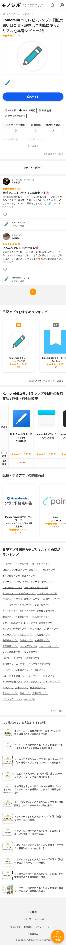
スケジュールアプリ (49, 646)
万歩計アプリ (21, 687)
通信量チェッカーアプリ (15, 664)
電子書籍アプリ (10, 646)
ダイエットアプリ (52, 681)
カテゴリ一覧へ (55, 711)
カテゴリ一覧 (25, 919)
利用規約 (28, 927)
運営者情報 (15, 927)
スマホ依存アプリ (11, 652)
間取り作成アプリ (37, 628)
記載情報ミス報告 (54, 154)
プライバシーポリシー (45, 927)
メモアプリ (8, 670)
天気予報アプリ (42, 605)
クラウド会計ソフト (12, 699)
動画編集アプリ (10, 640)
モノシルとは (41, 919)
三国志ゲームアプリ (12, 599)
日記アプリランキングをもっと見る (45, 380)
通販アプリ (48, 676)
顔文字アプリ (28, 575)
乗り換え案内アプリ (47, 611)
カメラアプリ (9, 634)
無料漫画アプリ (42, 640)
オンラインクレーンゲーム (16, 581)
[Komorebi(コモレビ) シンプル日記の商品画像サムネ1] (8, 83)
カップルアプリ (23, 564)
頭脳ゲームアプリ (52, 599)
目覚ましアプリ (10, 693)
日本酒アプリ (21, 670)
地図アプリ (8, 617)
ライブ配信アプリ (11, 575)
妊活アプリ (8, 564)
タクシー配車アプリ (12, 623)
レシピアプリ (30, 623)
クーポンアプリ (38, 670)
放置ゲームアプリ (33, 599)
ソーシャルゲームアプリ (36, 587)
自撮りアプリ (26, 640)
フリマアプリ (35, 676)
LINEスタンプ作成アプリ (15, 569)
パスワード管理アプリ (14, 658)
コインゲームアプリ (12, 587)
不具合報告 (33, 933)
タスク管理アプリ (30, 652)
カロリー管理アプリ (12, 681)
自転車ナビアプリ (41, 617)
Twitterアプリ (48, 569)
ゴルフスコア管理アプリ (40, 664)
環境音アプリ (19, 628)
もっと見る (33, 145)
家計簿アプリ (45, 623)
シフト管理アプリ (28, 646)
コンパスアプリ (27, 611)
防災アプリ (52, 628)
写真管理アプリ (42, 634)
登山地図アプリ (23, 617)
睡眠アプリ (25, 693)
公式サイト (33, 96)
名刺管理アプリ (34, 658)
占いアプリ (29, 699)
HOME (33, 912)
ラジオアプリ (26, 605)
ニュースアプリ (10, 605)
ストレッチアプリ (33, 681)
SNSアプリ (34, 569)
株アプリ (7, 628)
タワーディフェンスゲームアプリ (19, 593)
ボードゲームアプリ (47, 593)
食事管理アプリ (40, 693)
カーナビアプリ (10, 611)
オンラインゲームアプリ (43, 581)
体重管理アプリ (38, 687)
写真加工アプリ (25, 634)
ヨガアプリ (8, 687)
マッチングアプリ (41, 564)
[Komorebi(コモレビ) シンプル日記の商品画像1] (32, 56)
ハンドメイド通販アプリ (15, 676)
